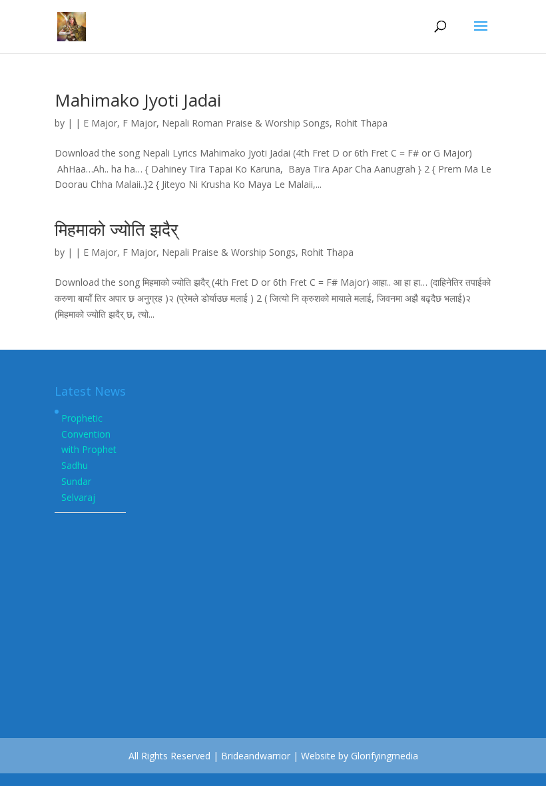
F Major (139, 123)
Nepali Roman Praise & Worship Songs (246, 123)
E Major (100, 123)
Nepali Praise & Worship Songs (229, 252)
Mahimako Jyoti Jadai (138, 100)
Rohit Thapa (361, 123)
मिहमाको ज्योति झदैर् (116, 229)
